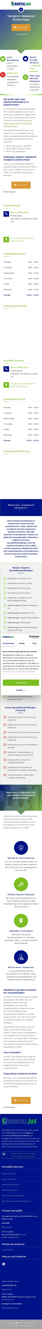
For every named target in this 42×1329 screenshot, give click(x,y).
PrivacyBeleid (26, 1326)
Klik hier (22, 1234)
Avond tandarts (9, 1190)
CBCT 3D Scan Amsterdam (13, 1196)
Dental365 (15, 1326)
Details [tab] (22, 643)
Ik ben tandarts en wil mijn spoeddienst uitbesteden (23, 1155)
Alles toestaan (21, 683)
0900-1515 (23, 27)
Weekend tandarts (10, 1185)
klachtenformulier (8, 1299)
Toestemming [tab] (8, 643)
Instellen (19, 690)
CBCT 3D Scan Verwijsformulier (16, 1201)
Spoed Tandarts (9, 1179)
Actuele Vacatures (8, 1250)
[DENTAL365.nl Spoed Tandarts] (21, 4)
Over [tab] (35, 643)
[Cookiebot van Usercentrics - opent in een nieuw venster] (29, 637)
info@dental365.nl (13, 1237)
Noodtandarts (9, 1174)
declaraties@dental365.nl (10, 1308)
